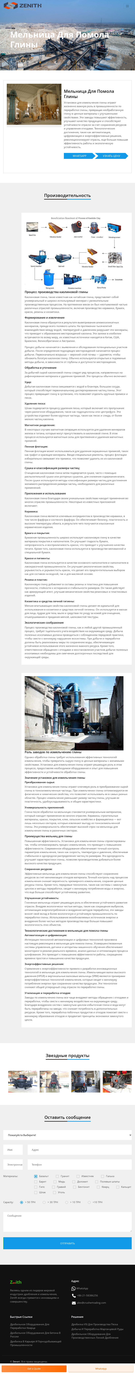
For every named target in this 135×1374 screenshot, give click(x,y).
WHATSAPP (79, 156)
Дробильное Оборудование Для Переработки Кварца (29, 1326)
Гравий (61, 1186)
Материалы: (10, 1176)
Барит (42, 1181)
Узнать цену (111, 156)
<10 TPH (97, 1202)
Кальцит (126, 1186)
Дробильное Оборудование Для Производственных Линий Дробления (94, 1335)
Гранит (64, 1176)
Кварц (105, 1186)
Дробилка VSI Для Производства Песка (94, 1324)
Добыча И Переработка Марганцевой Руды (97, 1329)
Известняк (87, 1176)
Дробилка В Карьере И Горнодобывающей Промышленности (35, 1343)
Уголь (61, 1192)
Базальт (44, 1176)
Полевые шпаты (109, 1181)
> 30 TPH (52, 1202)
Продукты (24, 53)
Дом (12, 53)
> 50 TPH (29, 1202)
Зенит (16, 1361)
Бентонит (83, 1186)
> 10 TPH (75, 1202)
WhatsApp (82, 1288)
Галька (109, 1176)
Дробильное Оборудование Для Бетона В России (35, 1334)
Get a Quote (34, 1368)
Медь (61, 1181)
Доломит (82, 1181)
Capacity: (8, 1202)
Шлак (42, 1192)
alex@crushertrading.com (91, 1302)
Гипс (42, 1186)
